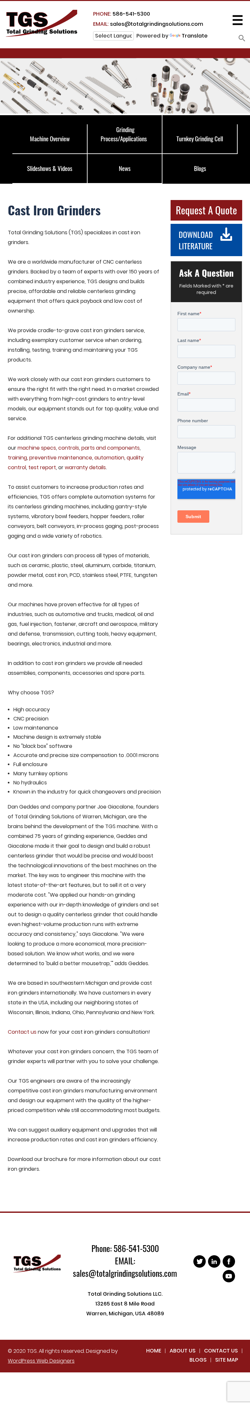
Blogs (200, 168)
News (125, 168)
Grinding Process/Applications (124, 134)
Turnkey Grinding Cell (199, 138)
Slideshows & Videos (49, 168)
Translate (195, 35)
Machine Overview (50, 138)
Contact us (22, 1032)
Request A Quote (206, 209)
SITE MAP (226, 1360)
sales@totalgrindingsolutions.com (148, 24)
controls (68, 448)
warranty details (85, 467)
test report (42, 467)
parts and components (110, 448)
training (17, 457)
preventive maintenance (60, 457)
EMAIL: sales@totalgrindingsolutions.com (125, 1266)
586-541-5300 (121, 14)
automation (109, 457)
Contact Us (221, 1350)
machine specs (37, 448)
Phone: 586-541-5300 (125, 1248)
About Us (183, 1350)
